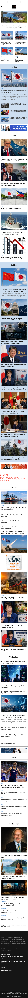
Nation (3, 975)
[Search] (26, 6)
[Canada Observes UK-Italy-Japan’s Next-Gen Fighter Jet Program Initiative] (5, 119)
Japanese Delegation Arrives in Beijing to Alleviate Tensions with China (7, 59)
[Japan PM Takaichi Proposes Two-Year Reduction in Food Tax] (14, 615)
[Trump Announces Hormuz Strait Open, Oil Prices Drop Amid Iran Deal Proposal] (14, 248)
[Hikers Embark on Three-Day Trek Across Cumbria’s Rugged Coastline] (14, 20)
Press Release (4, 983)
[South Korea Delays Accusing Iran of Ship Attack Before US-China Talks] (14, 223)
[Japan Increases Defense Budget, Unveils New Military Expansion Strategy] (14, 450)
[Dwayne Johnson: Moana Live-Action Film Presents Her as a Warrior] (14, 869)
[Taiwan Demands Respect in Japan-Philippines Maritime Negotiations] (14, 199)
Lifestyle (3, 979)
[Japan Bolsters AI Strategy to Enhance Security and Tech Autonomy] (14, 709)
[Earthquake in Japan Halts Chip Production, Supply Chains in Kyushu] (5, 105)
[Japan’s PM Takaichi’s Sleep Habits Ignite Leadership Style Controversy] (14, 426)
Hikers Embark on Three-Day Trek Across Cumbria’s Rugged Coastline (14, 27)
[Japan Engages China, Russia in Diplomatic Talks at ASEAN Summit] (14, 356)
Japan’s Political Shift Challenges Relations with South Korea (6, 43)
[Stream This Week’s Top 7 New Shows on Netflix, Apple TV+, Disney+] (14, 890)
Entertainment (4, 985)
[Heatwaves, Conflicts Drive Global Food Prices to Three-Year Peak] (14, 586)
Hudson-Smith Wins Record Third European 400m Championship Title (12, 786)
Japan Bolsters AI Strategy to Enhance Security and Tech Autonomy (14, 716)
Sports (3, 986)
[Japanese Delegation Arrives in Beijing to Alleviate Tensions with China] (7, 54)
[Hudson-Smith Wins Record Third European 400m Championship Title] (14, 774)
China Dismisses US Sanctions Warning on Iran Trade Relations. (21, 43)
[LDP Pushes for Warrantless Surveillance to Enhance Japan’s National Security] (14, 333)
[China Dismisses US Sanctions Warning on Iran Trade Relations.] (21, 38)
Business (3, 973)
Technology (4, 981)
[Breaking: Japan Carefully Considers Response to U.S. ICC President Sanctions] (14, 310)
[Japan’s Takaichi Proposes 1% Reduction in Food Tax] (14, 641)
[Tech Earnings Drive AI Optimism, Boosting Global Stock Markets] (14, 671)
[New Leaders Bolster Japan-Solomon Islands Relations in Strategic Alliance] (5, 112)
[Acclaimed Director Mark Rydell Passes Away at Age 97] (14, 842)
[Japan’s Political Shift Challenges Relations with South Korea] (7, 38)
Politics (3, 977)
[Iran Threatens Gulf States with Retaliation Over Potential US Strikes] (14, 174)
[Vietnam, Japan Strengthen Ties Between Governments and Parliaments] (14, 403)
